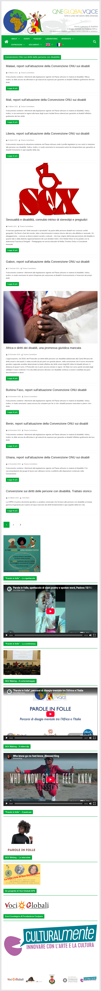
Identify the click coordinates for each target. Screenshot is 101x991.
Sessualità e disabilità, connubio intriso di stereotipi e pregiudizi (46, 219)
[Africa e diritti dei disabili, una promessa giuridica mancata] (50, 317)
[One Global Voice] (6, 42)
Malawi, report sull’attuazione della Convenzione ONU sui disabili (48, 66)
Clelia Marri (25, 498)
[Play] (6, 635)
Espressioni (16, 44)
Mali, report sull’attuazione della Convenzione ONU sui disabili (46, 99)
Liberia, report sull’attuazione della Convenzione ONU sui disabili (47, 133)
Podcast (38, 38)
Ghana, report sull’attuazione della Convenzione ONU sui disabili (47, 457)
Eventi (27, 38)
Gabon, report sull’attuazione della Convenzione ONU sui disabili (47, 261)
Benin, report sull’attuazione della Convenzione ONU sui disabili (47, 423)
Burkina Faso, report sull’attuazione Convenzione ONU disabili (46, 390)
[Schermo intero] (94, 635)
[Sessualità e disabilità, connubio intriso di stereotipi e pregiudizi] (50, 189)
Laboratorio (51, 38)
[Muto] (90, 635)
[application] (50, 611)
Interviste (66, 38)
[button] (18, 38)
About (14, 38)
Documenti (34, 44)
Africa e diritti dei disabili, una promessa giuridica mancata (43, 347)
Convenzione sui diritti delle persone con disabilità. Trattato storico (49, 491)
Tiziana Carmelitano (27, 73)
